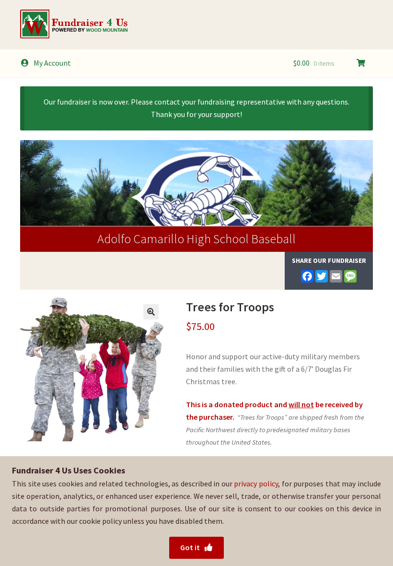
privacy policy (256, 483)
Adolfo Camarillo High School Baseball (196, 239)
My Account (52, 63)
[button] (151, 311)
